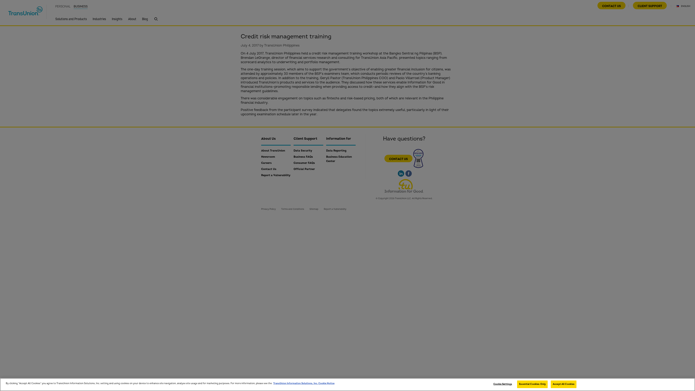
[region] (347, 384)
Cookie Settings (502, 384)
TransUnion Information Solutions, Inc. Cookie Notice (303, 383)
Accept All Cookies (563, 384)
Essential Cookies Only (532, 384)
